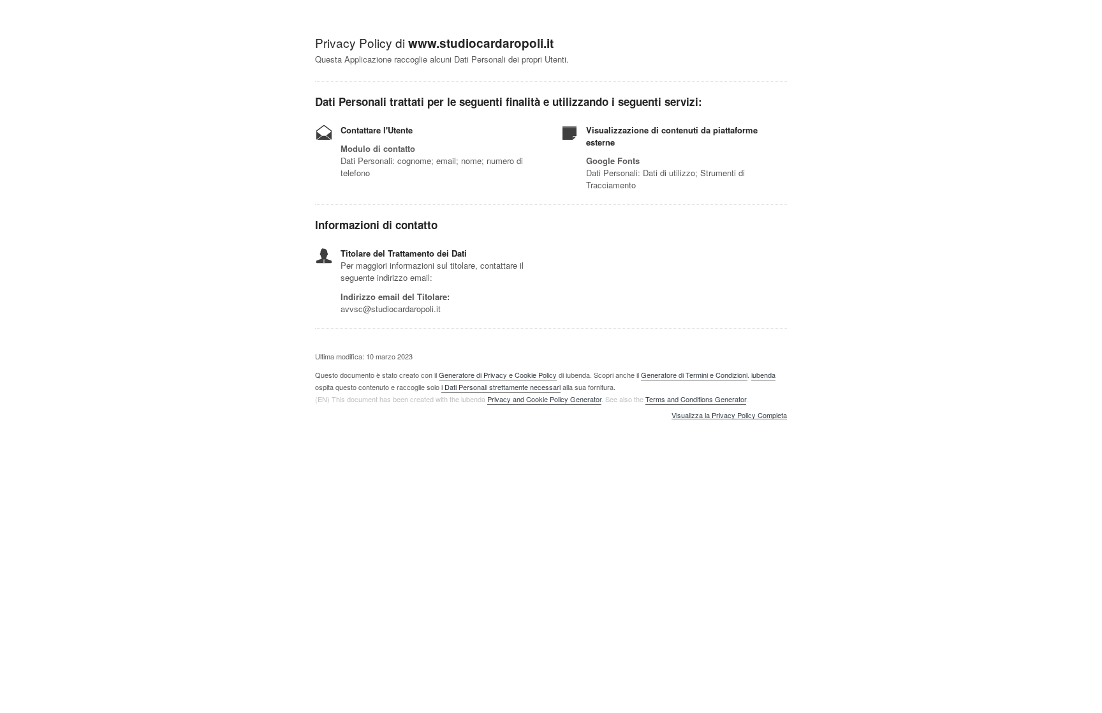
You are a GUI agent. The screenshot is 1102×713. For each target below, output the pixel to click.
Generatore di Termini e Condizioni (694, 375)
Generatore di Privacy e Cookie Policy (498, 375)
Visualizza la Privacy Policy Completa (729, 415)
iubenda (763, 375)
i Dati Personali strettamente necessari (501, 387)
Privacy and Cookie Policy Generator (544, 399)
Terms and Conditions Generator (695, 399)
